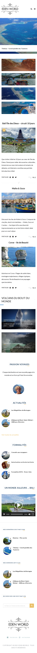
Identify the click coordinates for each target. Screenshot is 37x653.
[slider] (17, 514)
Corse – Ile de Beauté (18, 242)
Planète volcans (17, 343)
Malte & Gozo (18, 188)
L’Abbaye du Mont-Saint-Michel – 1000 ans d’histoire (22, 421)
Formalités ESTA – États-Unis (21, 472)
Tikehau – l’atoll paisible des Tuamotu (22, 549)
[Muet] (29, 514)
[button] (18, 505)
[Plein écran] (33, 514)
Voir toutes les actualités (10, 435)
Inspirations (8, 320)
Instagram (26, 637)
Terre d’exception (18, 320)
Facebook (14, 637)
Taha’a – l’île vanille (8, 48)
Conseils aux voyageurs (19, 452)
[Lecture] (4, 514)
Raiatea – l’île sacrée (20, 538)
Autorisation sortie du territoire (22, 462)
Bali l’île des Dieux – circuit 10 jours (18, 123)
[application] (18, 505)
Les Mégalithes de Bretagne (20, 410)
